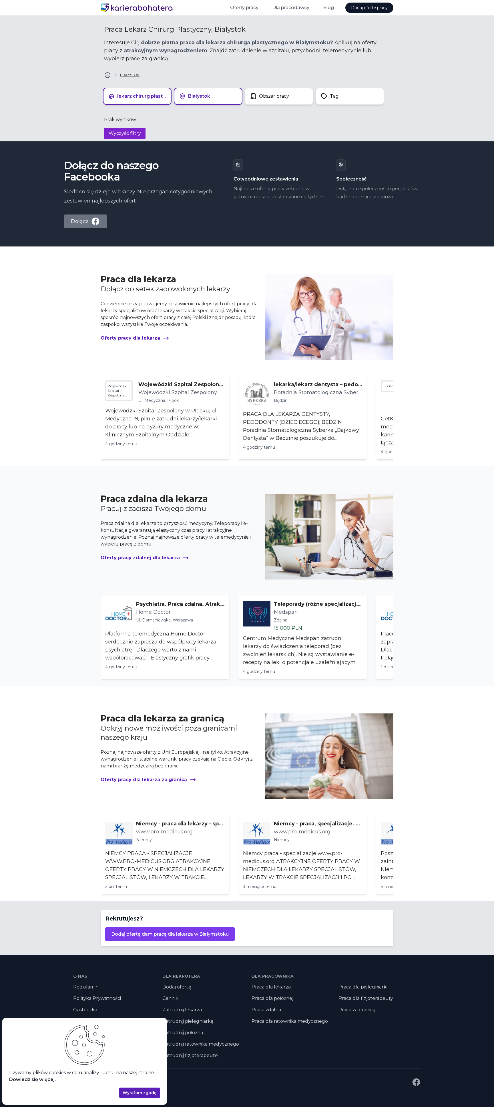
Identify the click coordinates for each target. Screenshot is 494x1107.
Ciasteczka (85, 1009)
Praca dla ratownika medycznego (290, 1021)
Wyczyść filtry (125, 133)
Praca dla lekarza (271, 987)
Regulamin (86, 987)
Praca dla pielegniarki (362, 987)
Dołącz (80, 221)
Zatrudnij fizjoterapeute (190, 1055)
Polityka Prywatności (97, 998)
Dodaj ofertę (176, 987)
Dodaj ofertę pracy (369, 7)
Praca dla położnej (272, 998)
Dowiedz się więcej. (32, 1079)
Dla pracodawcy (290, 7)
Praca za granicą (356, 1009)
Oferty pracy (244, 7)
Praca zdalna (266, 1009)
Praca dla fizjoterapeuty (365, 998)
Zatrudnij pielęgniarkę (188, 1021)
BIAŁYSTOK (130, 75)
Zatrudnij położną (182, 1032)
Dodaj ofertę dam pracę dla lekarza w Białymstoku (170, 934)
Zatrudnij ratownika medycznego (200, 1044)
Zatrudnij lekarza (182, 1009)
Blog (328, 7)
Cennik (170, 998)
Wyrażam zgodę (140, 1092)
